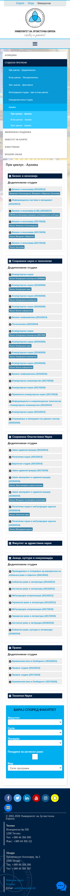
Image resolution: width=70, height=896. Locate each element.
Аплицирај (11, 55)
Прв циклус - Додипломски (22, 70)
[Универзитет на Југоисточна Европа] (35, 17)
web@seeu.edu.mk (25, 888)
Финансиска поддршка (18, 132)
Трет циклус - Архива (21, 125)
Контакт (10, 884)
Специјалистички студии (21, 100)
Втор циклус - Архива (21, 120)
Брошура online (13, 154)
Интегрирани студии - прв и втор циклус (28, 92)
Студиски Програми (16, 63)
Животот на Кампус (16, 140)
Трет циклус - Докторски (21, 85)
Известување (12, 147)
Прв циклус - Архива (21, 114)
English (20, 3)
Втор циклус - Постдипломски (23, 77)
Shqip (31, 3)
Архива (12, 107)
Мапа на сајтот (15, 880)
